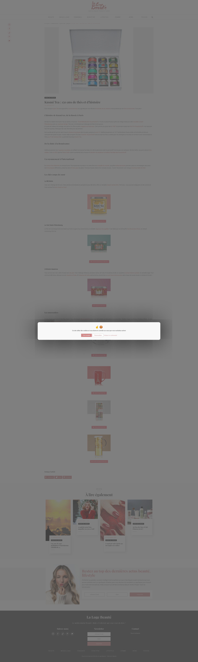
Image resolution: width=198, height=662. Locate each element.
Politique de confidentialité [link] (110, 335)
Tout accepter (86, 335)
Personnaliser (98, 335)
